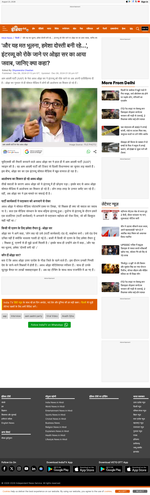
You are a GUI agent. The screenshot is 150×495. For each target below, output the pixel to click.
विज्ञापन (4, 410)
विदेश (57, 28)
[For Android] (111, 469)
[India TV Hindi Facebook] (133, 1)
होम (33, 28)
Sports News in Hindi (55, 414)
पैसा (81, 28)
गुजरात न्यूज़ (137, 431)
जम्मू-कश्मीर (137, 447)
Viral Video (52, 316)
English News (7, 423)
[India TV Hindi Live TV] (145, 28)
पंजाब (135, 435)
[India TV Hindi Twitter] (136, 1)
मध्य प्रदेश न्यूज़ (139, 419)
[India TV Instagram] (19, 469)
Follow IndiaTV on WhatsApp (47, 324)
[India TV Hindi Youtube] (139, 1)
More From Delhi (118, 82)
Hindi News (6, 38)
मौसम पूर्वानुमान (6, 438)
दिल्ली (17, 38)
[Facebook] (4, 469)
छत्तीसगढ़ (136, 443)
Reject (140, 491)
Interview (16, 316)
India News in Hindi (54, 402)
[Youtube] (26, 469)
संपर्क (3, 402)
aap (5, 316)
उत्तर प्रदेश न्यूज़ (139, 402)
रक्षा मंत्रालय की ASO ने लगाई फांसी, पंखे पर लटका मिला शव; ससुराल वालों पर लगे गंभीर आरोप (134, 131)
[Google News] (11, 152)
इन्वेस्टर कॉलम (6, 419)
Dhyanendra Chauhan (22, 70)
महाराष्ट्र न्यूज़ (138, 423)
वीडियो (41, 28)
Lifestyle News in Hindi (56, 439)
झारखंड (136, 451)
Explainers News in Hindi (57, 431)
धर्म (98, 28)
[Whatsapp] (88, 152)
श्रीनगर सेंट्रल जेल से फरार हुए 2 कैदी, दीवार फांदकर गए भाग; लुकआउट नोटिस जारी (134, 215)
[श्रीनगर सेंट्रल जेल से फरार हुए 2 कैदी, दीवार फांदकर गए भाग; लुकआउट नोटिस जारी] (110, 215)
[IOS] (127, 1)
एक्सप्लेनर (114, 28)
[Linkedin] (34, 469)
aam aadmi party (33, 316)
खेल (74, 28)
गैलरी (105, 28)
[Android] (130, 1)
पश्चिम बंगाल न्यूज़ (139, 410)
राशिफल (89, 28)
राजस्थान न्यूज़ (138, 427)
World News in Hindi (54, 406)
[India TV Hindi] (20, 28)
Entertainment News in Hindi (58, 410)
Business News (52, 423)
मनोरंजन (65, 28)
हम (2, 406)
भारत (49, 28)
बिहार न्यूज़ (137, 414)
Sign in (144, 1)
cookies (108, 491)
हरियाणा (136, 439)
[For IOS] (137, 469)
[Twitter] (12, 469)
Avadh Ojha (68, 316)
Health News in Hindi (55, 435)
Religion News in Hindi (56, 427)
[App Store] (84, 469)
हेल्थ (123, 28)
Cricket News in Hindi (55, 419)
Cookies (6, 491)
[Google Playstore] (58, 469)
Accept (123, 491)
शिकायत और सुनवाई (8, 414)
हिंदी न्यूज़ (18, 302)
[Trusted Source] (33, 152)
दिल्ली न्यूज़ (137, 406)
